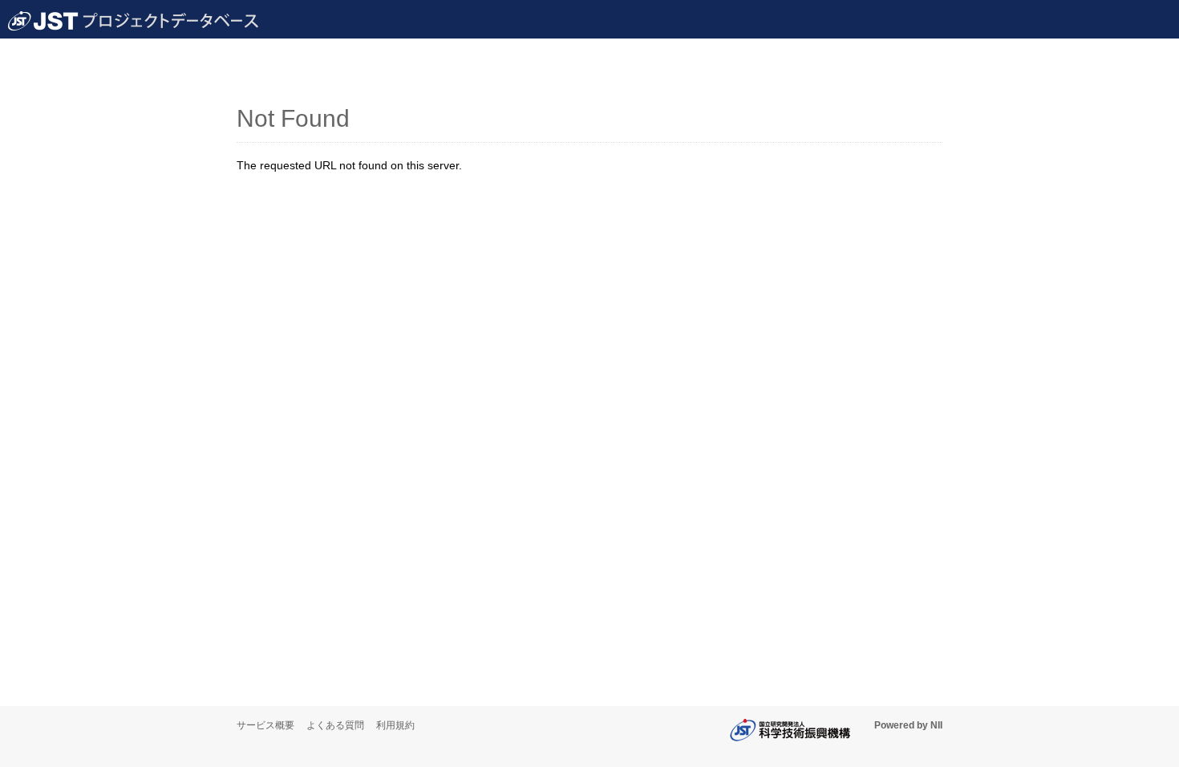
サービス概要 (265, 725)
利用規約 (395, 725)
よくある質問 (335, 725)
